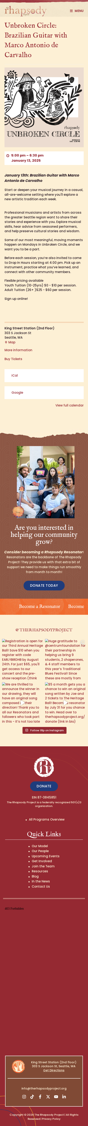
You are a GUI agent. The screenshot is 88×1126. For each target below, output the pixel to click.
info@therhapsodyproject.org (44, 1088)
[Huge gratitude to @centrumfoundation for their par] (65, 659)
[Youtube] (56, 1096)
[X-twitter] (48, 1096)
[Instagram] (24, 1096)
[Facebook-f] (40, 1096)
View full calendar (69, 405)
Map (10, 342)
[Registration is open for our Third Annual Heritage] (22, 659)
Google (17, 392)
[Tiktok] (32, 1096)
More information (18, 350)
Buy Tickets (13, 359)
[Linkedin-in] (64, 1096)
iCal (14, 375)
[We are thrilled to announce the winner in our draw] (22, 702)
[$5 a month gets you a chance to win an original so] (65, 702)
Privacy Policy (51, 1119)
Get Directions (53, 1070)
